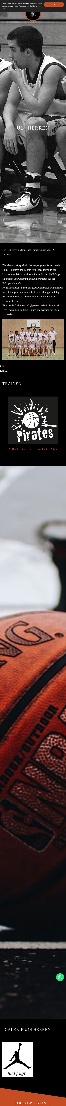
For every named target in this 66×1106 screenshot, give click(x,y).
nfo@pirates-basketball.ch (40, 305)
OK (54, 4)
